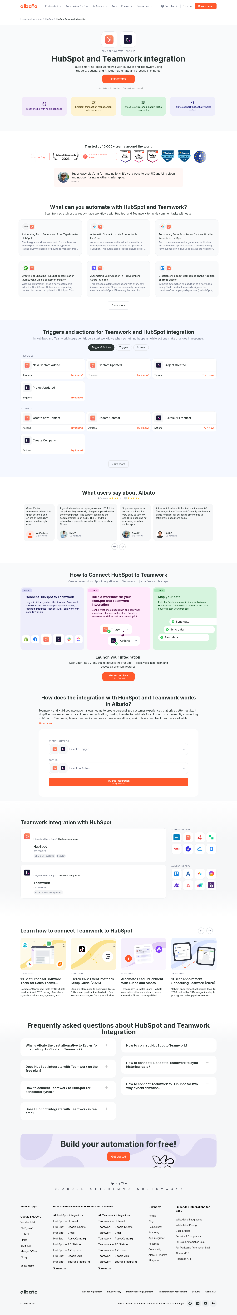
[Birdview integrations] (211, 885)
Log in (174, 6)
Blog (150, 1221)
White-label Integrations (189, 1219)
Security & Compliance (188, 1236)
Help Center (155, 1227)
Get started (118, 1156)
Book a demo (205, 6)
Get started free (118, 676)
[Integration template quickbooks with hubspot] (50, 279)
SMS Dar (26, 1245)
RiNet (23, 1239)
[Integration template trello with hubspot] (187, 279)
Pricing (152, 1215)
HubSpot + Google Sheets (69, 1227)
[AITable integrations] (211, 874)
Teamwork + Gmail (109, 1232)
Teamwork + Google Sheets (115, 1227)
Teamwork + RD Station (113, 1244)
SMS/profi (26, 1228)
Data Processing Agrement (139, 1291)
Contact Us (211, 1291)
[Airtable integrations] (200, 874)
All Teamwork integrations (114, 1215)
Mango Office (28, 1251)
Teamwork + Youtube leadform (117, 1261)
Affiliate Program (157, 1255)
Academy (153, 1232)
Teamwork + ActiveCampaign (116, 1238)
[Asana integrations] (188, 885)
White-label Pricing (186, 1225)
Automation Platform (77, 6)
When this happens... (60, 741)
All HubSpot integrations (68, 1215)
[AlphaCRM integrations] (211, 849)
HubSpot (49, 19)
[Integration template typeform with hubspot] (50, 237)
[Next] (122, 546)
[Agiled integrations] (188, 874)
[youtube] (205, 1303)
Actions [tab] (141, 347)
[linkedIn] (198, 1303)
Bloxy (23, 1257)
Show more (118, 305)
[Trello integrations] (176, 874)
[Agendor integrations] (188, 849)
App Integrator (156, 1238)
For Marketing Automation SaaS (193, 1247)
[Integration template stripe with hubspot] (118, 279)
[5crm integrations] (211, 837)
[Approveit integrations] (176, 885)
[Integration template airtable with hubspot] (118, 237)
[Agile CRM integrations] (200, 849)
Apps (114, 6)
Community (154, 1249)
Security (196, 1291)
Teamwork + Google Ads (113, 1256)
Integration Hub (27, 19)
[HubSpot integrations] (188, 837)
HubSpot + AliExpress (67, 1250)
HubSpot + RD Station (67, 1244)
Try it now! (77, 375)
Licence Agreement (92, 1291)
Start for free (118, 78)
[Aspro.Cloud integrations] (200, 885)
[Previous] (114, 546)
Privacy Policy (114, 1291)
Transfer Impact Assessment (172, 1291)
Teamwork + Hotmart (111, 1221)
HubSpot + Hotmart (65, 1221)
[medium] (213, 1303)
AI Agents (153, 1260)
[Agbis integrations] (176, 849)
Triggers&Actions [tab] (101, 347)
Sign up (187, 6)
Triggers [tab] (123, 347)
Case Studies (183, 1230)
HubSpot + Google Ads (67, 1256)
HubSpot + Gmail (63, 1232)
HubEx (24, 1234)
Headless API (183, 1258)
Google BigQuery (30, 1216)
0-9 (57, 1189)
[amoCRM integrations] (176, 837)
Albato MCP (182, 1253)
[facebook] (190, 1303)
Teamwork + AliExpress (113, 1250)
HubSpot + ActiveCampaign (70, 1238)
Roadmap (153, 1243)
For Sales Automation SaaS (190, 1241)
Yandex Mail (27, 1222)
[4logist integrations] (200, 837)
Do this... (53, 760)
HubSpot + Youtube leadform (71, 1261)
